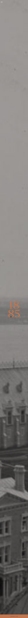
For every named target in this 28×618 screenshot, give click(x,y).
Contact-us (14, 616)
